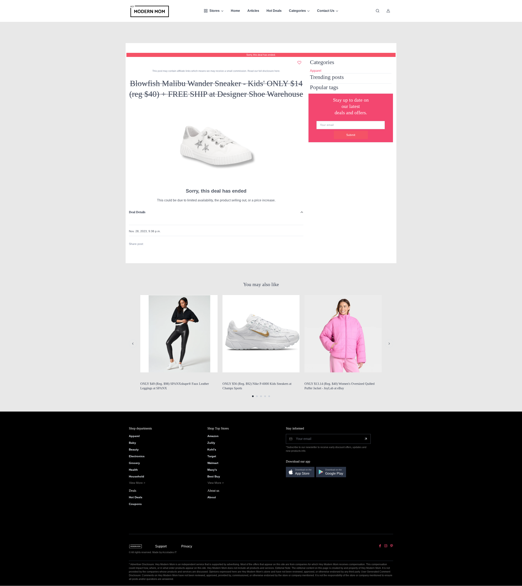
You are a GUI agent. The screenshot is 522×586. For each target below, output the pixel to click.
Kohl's (211, 449)
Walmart (212, 463)
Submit (350, 135)
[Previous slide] (133, 344)
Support (161, 546)
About (211, 497)
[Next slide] (389, 344)
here (277, 71)
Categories (297, 10)
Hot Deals (274, 10)
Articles (253, 10)
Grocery (134, 463)
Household (136, 476)
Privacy (186, 546)
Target (211, 456)
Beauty (134, 449)
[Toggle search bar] (378, 11)
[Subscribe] (366, 439)
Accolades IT (169, 552)
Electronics (137, 456)
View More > (137, 482)
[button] (253, 396)
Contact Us (325, 10)
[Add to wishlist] (299, 63)
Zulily (211, 442)
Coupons (135, 504)
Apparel (315, 70)
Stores (214, 10)
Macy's (212, 469)
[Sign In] (388, 11)
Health (133, 469)
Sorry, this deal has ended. (261, 54)
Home (235, 10)
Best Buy (213, 476)
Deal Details (137, 212)
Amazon (213, 436)
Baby (132, 442)
